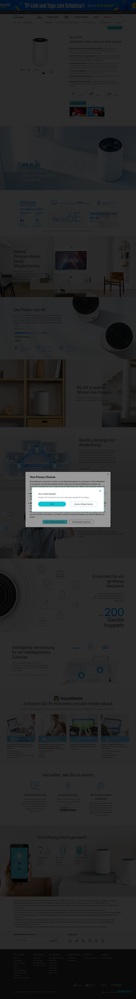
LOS (52, 504)
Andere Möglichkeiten (83, 504)
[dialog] (68, 499)
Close (100, 491)
